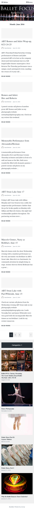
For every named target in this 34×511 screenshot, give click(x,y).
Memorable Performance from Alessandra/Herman (15, 142)
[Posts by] (2, 48)
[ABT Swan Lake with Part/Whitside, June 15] (17, 284)
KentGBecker (7, 48)
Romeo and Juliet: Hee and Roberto (9, 96)
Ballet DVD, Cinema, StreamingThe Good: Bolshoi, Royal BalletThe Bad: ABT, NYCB (11, 375)
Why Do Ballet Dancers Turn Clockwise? (14, 496)
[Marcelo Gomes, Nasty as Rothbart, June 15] (17, 233)
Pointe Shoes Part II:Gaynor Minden (8, 438)
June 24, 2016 (16, 147)
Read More (5, 76)
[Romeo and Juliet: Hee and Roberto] (17, 88)
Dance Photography (7, 409)
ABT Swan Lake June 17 (12, 191)
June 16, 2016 (16, 246)
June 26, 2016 (16, 48)
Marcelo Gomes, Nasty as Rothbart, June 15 (13, 241)
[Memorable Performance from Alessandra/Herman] (17, 134)
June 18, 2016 (16, 195)
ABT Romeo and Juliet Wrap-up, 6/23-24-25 (16, 43)
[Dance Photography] (17, 394)
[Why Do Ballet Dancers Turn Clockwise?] (17, 483)
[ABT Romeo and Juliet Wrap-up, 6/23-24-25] (17, 34)
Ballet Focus (17, 12)
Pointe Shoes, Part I (7, 468)
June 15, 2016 (16, 297)
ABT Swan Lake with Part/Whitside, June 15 (11, 292)
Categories (16, 345)
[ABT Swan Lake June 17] (17, 185)
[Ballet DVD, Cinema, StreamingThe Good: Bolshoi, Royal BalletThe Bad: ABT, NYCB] (17, 360)
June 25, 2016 (16, 102)
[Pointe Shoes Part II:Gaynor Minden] (17, 424)
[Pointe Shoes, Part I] (17, 455)
